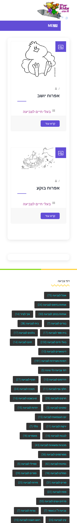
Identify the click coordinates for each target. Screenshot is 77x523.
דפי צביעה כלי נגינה (53, 370)
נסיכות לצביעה (55, 463)
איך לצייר (22, 314)
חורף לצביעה (25, 379)
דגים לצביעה (22, 342)
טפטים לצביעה (56, 407)
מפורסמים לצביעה (53, 454)
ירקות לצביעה (56, 426)
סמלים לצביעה (55, 473)
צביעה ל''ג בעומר (55, 510)
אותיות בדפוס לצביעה (52, 304)
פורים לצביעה (56, 482)
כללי (34, 426)
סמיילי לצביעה (27, 463)
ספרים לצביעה (26, 473)
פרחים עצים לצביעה (52, 501)
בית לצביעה (30, 323)
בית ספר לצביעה (54, 332)
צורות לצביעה (26, 510)
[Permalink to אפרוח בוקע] (38, 171)
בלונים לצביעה (24, 332)
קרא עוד (50, 127)
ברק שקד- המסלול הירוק (39, 183)
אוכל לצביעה (56, 295)
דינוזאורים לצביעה (53, 351)
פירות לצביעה (28, 482)
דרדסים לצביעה (55, 379)
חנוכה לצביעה (24, 389)
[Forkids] (53, 10)
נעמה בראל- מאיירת (42, 93)
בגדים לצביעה (56, 323)
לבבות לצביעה (56, 435)
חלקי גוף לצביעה (54, 389)
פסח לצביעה (56, 491)
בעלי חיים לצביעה (38, 116)
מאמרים (30, 435)
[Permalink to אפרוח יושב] (38, 81)
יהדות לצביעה (28, 407)
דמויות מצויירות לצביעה (50, 360)
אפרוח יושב (48, 100)
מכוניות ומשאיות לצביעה (50, 445)
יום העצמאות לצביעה (52, 417)
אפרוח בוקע (48, 191)
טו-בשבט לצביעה (25, 398)
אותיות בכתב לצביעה (52, 314)
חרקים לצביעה (55, 398)
